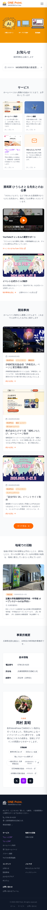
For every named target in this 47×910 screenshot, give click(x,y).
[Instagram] (23, 781)
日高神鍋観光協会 (22, 768)
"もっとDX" (7, 841)
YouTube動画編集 (9, 858)
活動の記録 (29, 837)
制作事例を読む (8, 292)
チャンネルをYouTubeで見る (13, 248)
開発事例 (6, 872)
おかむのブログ (8, 876)
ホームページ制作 (9, 845)
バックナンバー (31, 872)
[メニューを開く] (42, 3)
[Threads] (30, 781)
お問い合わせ (32, 906)
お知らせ (6, 868)
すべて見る (21, 526)
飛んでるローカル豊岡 (22, 757)
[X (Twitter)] (16, 781)
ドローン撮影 (7, 853)
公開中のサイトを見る (27, 292)
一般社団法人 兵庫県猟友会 (22, 763)
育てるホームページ (10, 849)
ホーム (12, 906)
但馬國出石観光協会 (22, 773)
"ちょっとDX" (7, 837)
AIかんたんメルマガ (32, 868)
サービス (21, 906)
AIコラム (6, 881)
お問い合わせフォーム (11, 891)
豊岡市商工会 (15, 752)
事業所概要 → (8, 825)
